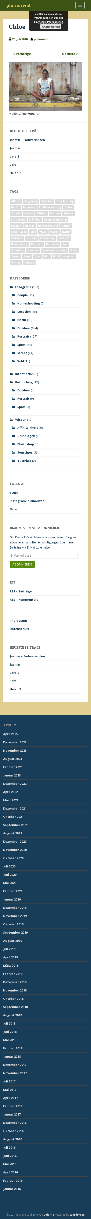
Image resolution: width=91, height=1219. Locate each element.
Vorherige (23, 54)
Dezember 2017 (14, 1065)
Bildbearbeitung (50, 207)
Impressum (18, 621)
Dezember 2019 (14, 908)
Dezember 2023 (14, 742)
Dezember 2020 (14, 841)
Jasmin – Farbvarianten (27, 140)
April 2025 (10, 734)
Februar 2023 (12, 767)
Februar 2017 (12, 1106)
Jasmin (15, 148)
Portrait (63, 238)
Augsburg (31, 201)
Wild (56, 256)
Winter (16, 262)
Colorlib (49, 1214)
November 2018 (15, 990)
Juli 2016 (9, 1147)
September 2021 (15, 825)
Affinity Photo (28, 428)
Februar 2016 (12, 1181)
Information (24, 374)
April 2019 (10, 957)
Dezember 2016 (14, 1123)
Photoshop (47, 238)
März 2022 (10, 800)
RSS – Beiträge (21, 591)
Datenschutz (19, 629)
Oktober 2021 (13, 817)
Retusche (52, 244)
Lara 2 (14, 156)
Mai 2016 (9, 1164)
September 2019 (15, 932)
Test (37, 256)
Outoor (31, 238)
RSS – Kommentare (24, 600)
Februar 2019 (12, 974)
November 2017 (15, 1073)
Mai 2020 (9, 883)
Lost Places (19, 232)
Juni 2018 (10, 1032)
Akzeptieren (51, 26)
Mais (43, 232)
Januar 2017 (12, 1114)
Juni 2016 (10, 1156)
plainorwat (18, 5)
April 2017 (10, 1098)
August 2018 (12, 1015)
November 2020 (15, 850)
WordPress (77, 1214)
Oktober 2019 (13, 924)
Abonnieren (22, 564)
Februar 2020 (12, 891)
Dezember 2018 (14, 982)
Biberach (29, 207)
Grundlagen (26, 436)
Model (54, 232)
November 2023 (15, 750)
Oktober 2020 (13, 858)
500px (14, 493)
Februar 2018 (12, 1048)
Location (24, 312)
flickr (14, 509)
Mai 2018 (9, 1040)
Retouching (24, 382)
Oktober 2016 (13, 1131)
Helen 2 (15, 173)
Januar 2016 (12, 1189)
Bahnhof (47, 201)
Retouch (36, 244)
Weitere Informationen (50, 21)
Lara (13, 165)
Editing (41, 213)
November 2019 (15, 916)
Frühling (34, 219)
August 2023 (12, 759)
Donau (28, 213)
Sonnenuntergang (54, 250)
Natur (66, 232)
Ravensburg (19, 244)
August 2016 (12, 1139)
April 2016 (10, 1172)
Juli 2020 (9, 866)
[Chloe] (45, 86)
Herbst (29, 226)
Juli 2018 (9, 1023)
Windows (69, 256)
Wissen (29, 262)
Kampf (66, 226)
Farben (55, 213)
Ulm (46, 256)
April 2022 (10, 792)
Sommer (32, 250)
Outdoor (17, 238)
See (65, 244)
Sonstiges (25, 452)
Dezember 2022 (14, 784)
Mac (33, 232)
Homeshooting (48, 226)
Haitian (16, 226)
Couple (16, 213)
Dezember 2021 (14, 808)
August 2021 (12, 833)
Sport (74, 250)
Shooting (17, 250)
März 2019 (10, 965)
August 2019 (12, 941)
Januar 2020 (12, 899)
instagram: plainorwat (27, 501)
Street (15, 256)
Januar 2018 (12, 1056)
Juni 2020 (10, 875)
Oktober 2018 (13, 999)
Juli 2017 (9, 1081)
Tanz (27, 256)
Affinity (16, 201)
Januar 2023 (12, 775)
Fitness (68, 213)
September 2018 (15, 1007)
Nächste (69, 54)
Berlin (15, 207)
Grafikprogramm (55, 219)
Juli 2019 (9, 949)
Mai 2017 (9, 1090)
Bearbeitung (65, 201)
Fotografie (18, 219)
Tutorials (24, 461)
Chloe (68, 207)
